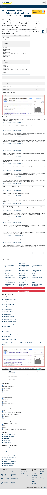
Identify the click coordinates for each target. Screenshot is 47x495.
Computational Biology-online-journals (37, 285)
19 (31, 253)
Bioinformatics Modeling (8, 304)
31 (42, 253)
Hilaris (44, 487)
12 (12, 253)
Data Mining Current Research (9, 319)
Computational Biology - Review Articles (24, 278)
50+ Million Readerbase (24, 291)
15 (20, 253)
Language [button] (27, 16)
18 (28, 253)
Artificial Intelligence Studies (9, 299)
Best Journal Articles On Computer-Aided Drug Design (24, 267)
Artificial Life (35, 262)
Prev (5, 253)
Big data (5, 301)
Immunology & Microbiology (14, 475)
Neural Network (6, 326)
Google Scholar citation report (9, 339)
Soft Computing (6, 331)
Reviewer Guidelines (25, 475)
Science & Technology (13, 483)
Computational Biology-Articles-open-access (10, 281)
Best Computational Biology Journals (9, 266)
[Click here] (7, 2)
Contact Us (34, 477)
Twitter (42, 473)
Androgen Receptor (9, 262)
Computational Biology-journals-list (10, 285)
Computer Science (7, 314)
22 (39, 253)
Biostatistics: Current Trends (9, 306)
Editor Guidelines (24, 473)
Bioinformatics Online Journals (23, 271)
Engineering (13, 471)
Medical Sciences (5, 478)
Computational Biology (10, 277)
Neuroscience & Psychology (14, 479)
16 (23, 253)
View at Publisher (7, 122)
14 (18, 253)
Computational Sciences (8, 311)
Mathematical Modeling (8, 324)
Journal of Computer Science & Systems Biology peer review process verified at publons (22, 368)
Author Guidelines (24, 471)
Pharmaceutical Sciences (4, 483)
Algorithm (5, 296)
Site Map (34, 483)
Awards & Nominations (23, 287)
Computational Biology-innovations (24, 281)
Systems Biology (7, 336)
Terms (33, 479)
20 (33, 253)
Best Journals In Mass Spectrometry (37, 266)
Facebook (43, 471)
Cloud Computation (7, 309)
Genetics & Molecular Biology (5, 475)
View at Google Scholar (18, 122)
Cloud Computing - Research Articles (9, 274)
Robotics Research (7, 329)
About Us (34, 473)
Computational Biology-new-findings (24, 285)
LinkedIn (43, 475)
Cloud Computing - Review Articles (23, 274)
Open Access (35, 475)
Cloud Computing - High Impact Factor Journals (37, 271)
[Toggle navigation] (43, 2)
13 (15, 253)
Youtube (43, 480)
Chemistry (3, 471)
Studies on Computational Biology (10, 334)
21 (36, 253)
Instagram (43, 478)
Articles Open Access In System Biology (24, 262)
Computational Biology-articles (37, 278)
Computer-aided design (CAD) (9, 316)
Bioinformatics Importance (8, 271)
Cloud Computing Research (35, 274)
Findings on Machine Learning (9, 321)
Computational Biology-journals (37, 281)
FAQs (33, 481)
